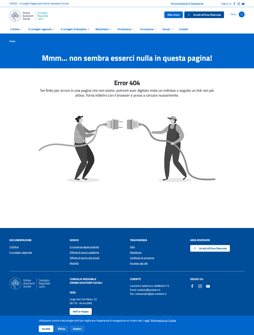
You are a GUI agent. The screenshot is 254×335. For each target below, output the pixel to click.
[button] (242, 14)
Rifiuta (61, 329)
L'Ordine (14, 247)
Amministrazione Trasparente (187, 3)
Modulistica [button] (102, 29)
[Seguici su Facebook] (234, 3)
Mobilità (74, 263)
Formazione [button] (146, 29)
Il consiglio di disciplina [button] (74, 29)
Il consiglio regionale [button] (40, 29)
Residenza (135, 252)
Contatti (183, 29)
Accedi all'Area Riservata (207, 15)
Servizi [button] (166, 29)
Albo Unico (173, 15)
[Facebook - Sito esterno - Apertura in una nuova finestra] (192, 286)
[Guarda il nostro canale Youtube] (243, 3)
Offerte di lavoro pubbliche (84, 252)
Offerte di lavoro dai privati (84, 258)
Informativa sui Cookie (163, 321)
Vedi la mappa (81, 311)
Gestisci (77, 329)
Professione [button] (124, 29)
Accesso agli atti (139, 263)
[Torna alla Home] (29, 16)
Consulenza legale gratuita (84, 247)
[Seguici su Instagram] (238, 3)
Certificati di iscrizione (142, 258)
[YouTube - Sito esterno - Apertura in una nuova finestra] (208, 286)
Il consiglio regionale (20, 252)
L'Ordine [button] (15, 29)
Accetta (46, 329)
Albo (132, 247)
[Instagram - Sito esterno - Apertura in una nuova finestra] (200, 286)
